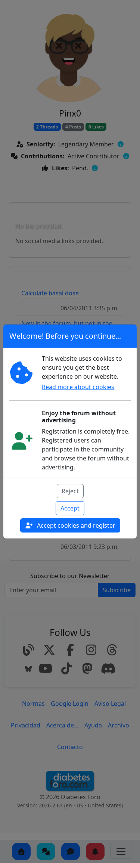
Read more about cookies (78, 387)
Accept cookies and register (75, 525)
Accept (70, 508)
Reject (70, 491)
